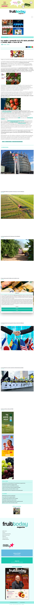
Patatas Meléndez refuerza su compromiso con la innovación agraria (12, 490)
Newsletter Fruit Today (6, 535)
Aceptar (17, 310)
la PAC (19, 117)
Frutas (2, 37)
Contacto (3, 532)
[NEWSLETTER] (17, 559)
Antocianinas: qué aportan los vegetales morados (9, 484)
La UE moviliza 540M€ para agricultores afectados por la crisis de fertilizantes (12, 191)
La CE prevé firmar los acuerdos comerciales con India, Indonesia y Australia (12, 367)
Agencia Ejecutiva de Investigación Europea (15, 120)
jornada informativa (14, 122)
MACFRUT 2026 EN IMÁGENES (17, 506)
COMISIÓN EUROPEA (8, 141)
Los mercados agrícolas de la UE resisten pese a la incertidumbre (10, 236)
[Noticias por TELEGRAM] (17, 551)
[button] (2, 17)
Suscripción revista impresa (6, 533)
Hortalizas (6, 37)
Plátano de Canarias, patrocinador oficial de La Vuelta (10, 488)
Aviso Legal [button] (10, 604)
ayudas (3, 141)
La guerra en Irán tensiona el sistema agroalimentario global (11, 487)
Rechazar (17, 308)
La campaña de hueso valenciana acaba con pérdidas (10, 498)
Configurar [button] (22, 604)
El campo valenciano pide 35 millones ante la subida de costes (10, 278)
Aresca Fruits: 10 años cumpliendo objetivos (8, 497)
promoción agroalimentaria (17, 141)
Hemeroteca (4, 536)
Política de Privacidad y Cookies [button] (17, 604)
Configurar (17, 306)
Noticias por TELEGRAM (17, 553)
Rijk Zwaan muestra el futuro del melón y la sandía (9, 502)
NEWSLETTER (17, 561)
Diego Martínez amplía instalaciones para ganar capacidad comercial (12, 501)
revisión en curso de (22, 123)
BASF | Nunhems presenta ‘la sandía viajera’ (8, 495)
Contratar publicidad (5, 539)
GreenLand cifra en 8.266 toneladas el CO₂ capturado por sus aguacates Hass (13, 483)
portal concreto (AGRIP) (7, 111)
